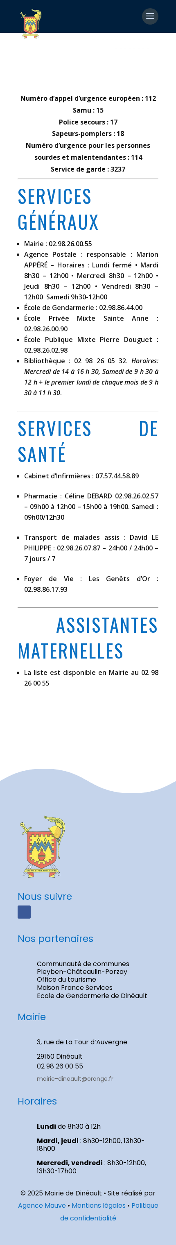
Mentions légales (99, 1205)
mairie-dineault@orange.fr (75, 1079)
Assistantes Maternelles (88, 637)
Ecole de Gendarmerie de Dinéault (92, 996)
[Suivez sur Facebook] (24, 912)
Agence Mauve (42, 1205)
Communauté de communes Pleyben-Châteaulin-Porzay (83, 967)
